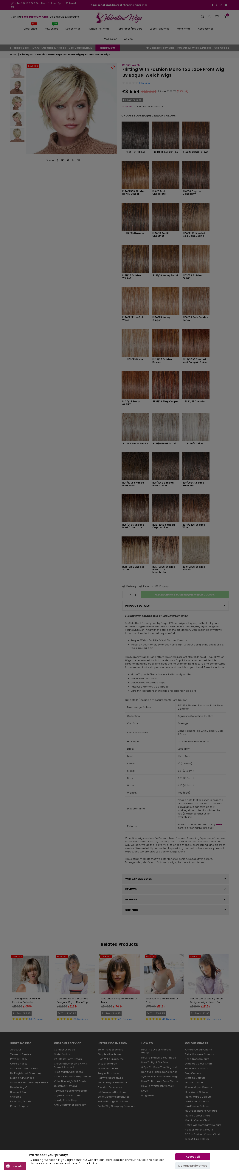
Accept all (193, 1157)
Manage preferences (192, 1166)
